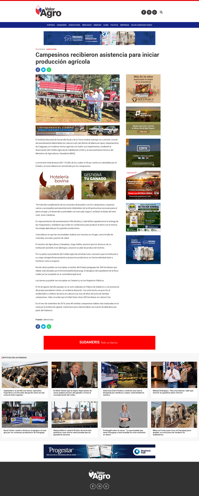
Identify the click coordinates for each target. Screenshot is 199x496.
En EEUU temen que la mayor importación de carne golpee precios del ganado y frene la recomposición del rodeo (72, 393)
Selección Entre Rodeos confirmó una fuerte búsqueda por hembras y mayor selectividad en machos (123, 393)
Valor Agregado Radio (141, 25)
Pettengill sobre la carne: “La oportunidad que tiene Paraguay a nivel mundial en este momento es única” (124, 432)
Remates (97, 25)
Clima (105, 25)
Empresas (124, 25)
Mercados (87, 25)
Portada (51, 25)
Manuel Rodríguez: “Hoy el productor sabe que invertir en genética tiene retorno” (173, 392)
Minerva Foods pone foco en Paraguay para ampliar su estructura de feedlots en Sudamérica (172, 432)
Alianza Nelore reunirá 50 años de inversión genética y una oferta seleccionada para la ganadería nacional (72, 432)
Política (114, 25)
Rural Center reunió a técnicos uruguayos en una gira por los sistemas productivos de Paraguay (25, 431)
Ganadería (62, 25)
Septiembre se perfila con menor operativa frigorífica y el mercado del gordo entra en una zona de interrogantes (24, 393)
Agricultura (74, 25)
